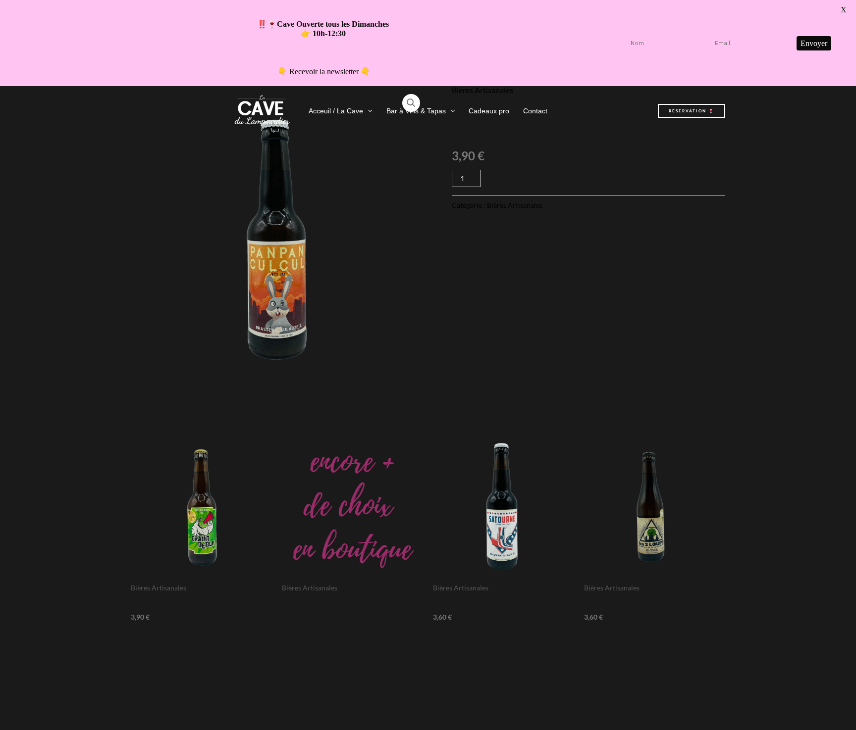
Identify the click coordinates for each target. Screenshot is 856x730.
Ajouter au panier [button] (182, 639)
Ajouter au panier (537, 178)
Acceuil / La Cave (336, 111)
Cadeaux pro (489, 111)
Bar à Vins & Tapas (416, 111)
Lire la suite (320, 626)
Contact (535, 111)
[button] (367, 110)
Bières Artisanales (514, 205)
